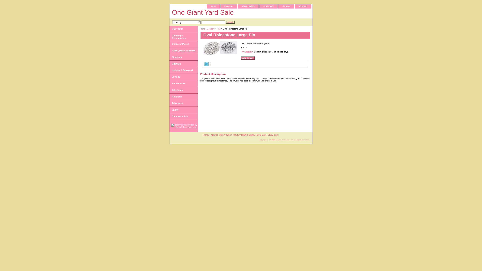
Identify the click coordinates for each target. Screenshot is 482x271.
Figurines (177, 57)
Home (202, 29)
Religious (177, 96)
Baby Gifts (177, 29)
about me (228, 6)
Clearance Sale (180, 116)
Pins (219, 29)
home (213, 6)
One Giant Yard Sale (203, 12)
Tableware (177, 103)
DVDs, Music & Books (183, 50)
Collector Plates (180, 44)
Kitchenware (178, 83)
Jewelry (210, 29)
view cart (303, 6)
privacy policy (248, 6)
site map (286, 6)
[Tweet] (206, 65)
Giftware (176, 63)
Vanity (175, 110)
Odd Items (177, 90)
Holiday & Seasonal (182, 70)
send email (268, 6)
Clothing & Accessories (179, 37)
